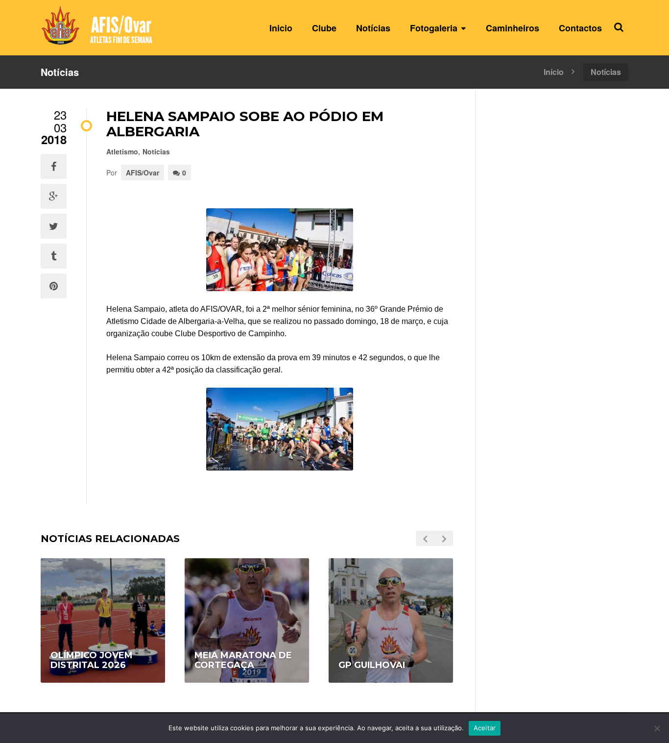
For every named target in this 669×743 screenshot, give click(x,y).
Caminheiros (512, 28)
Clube (324, 28)
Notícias (373, 28)
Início (554, 71)
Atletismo (122, 151)
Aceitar (485, 728)
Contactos (580, 28)
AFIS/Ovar (142, 172)
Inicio (280, 28)
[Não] (657, 728)
